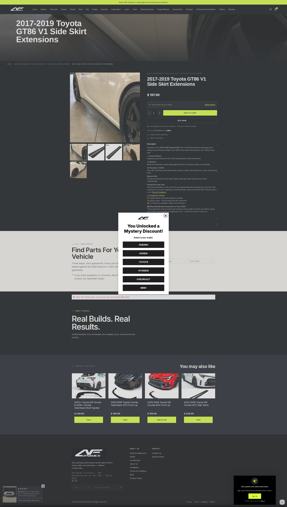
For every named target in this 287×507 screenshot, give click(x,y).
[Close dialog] (165, 216)
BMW (143, 288)
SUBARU (143, 244)
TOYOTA (143, 262)
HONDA (143, 253)
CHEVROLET (143, 279)
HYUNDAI (143, 270)
